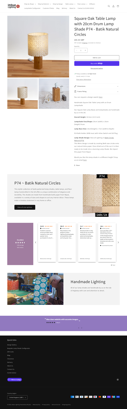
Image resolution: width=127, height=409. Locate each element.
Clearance (10, 359)
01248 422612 (11, 373)
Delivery (10, 362)
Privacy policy (46, 404)
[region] (77, 242)
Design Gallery (12, 345)
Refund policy (36, 404)
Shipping (84, 43)
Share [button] (78, 165)
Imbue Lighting (16, 404)
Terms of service (56, 404)
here (100, 97)
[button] (30, 4)
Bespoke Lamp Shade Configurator (18, 348)
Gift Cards (10, 352)
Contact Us (10, 369)
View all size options (24, 207)
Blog (8, 355)
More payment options (97, 68)
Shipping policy (66, 404)
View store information (83, 79)
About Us (10, 366)
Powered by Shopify (25, 404)
